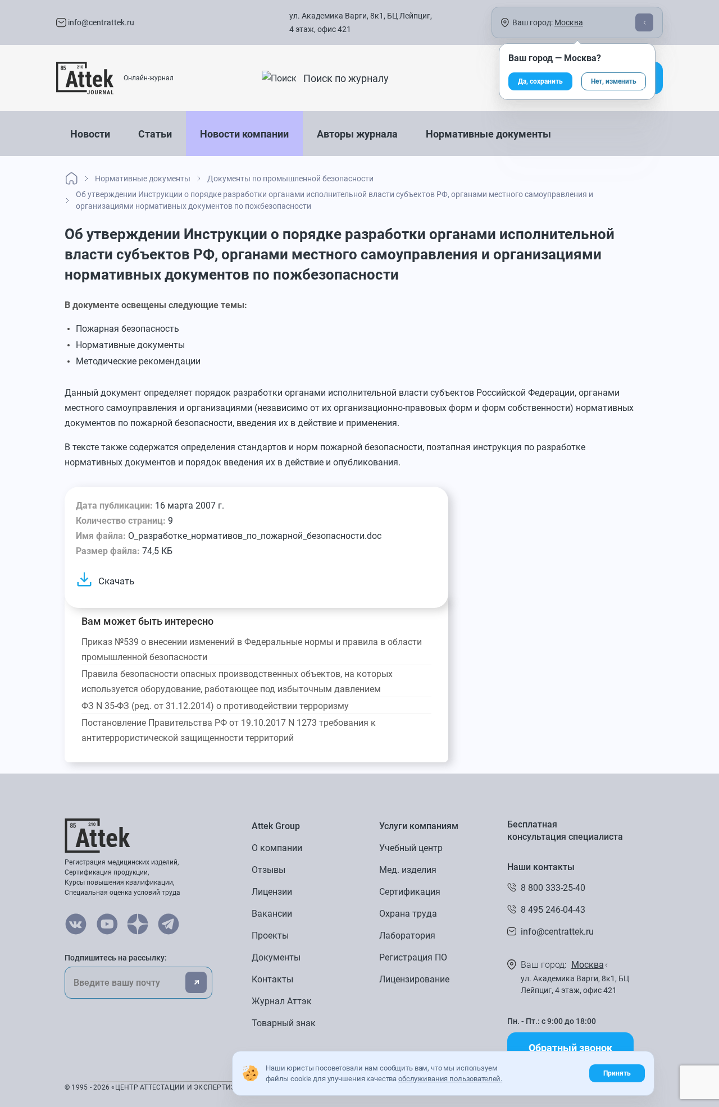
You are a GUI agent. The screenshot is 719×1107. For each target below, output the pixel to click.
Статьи (155, 134)
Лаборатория (407, 935)
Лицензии (272, 891)
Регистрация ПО (413, 957)
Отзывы (268, 869)
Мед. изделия (407, 869)
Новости (90, 134)
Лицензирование (414, 979)
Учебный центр (411, 848)
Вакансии (272, 913)
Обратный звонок (570, 1048)
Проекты (270, 935)
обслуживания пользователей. (450, 1078)
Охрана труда (408, 913)
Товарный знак (284, 1023)
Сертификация (409, 891)
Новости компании (244, 134)
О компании (277, 848)
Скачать (116, 581)
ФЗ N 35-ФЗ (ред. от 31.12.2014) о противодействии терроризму (215, 706)
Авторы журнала (357, 134)
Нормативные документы (488, 134)
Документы (276, 957)
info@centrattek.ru (100, 22)
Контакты (272, 979)
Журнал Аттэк (282, 1001)
